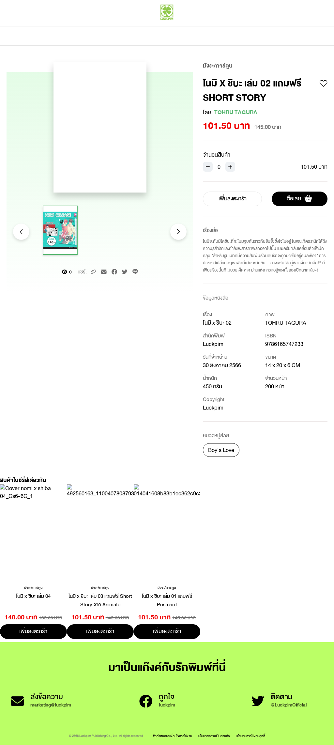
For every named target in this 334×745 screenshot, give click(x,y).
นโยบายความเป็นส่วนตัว (214, 736)
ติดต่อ (232, 36)
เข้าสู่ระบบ (283, 26)
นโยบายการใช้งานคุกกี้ (250, 736)
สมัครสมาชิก (313, 26)
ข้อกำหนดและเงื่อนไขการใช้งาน (172, 736)
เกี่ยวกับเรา (190, 36)
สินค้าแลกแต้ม (139, 36)
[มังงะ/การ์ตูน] (33, 587)
